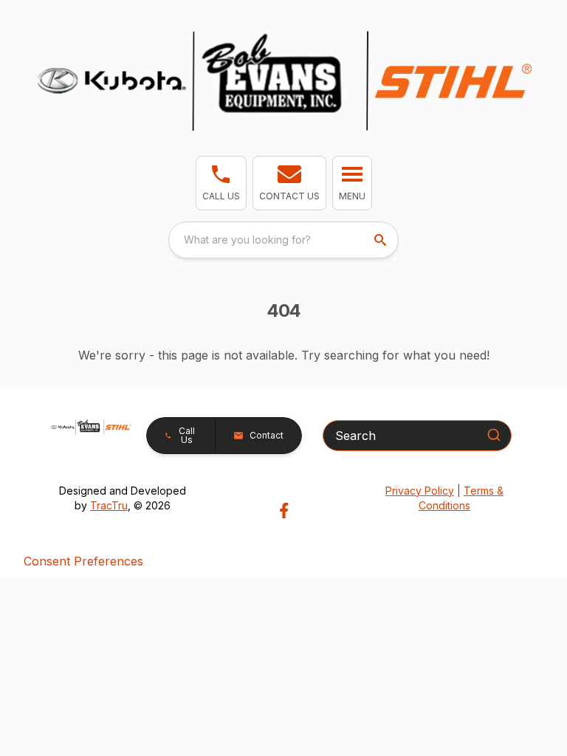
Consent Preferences (83, 561)
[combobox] (283, 240)
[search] (381, 240)
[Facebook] (284, 510)
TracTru (109, 505)
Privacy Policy (419, 490)
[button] (221, 183)
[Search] (494, 434)
